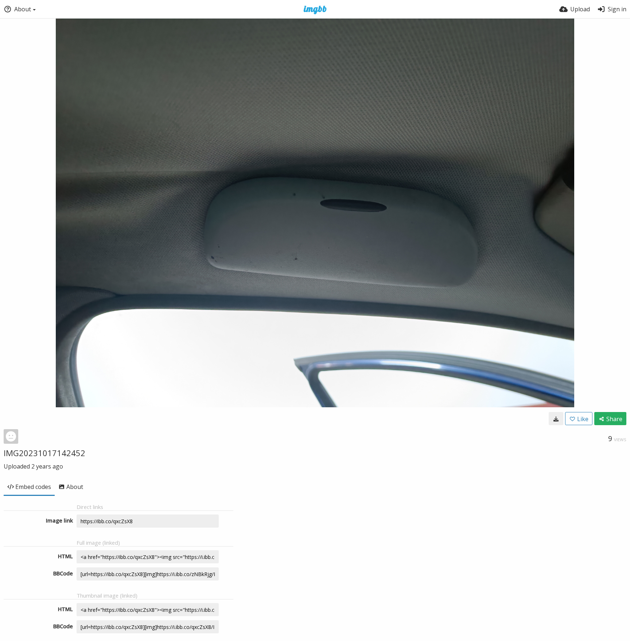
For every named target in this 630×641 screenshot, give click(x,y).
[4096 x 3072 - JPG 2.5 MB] (556, 418)
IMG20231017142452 (44, 452)
